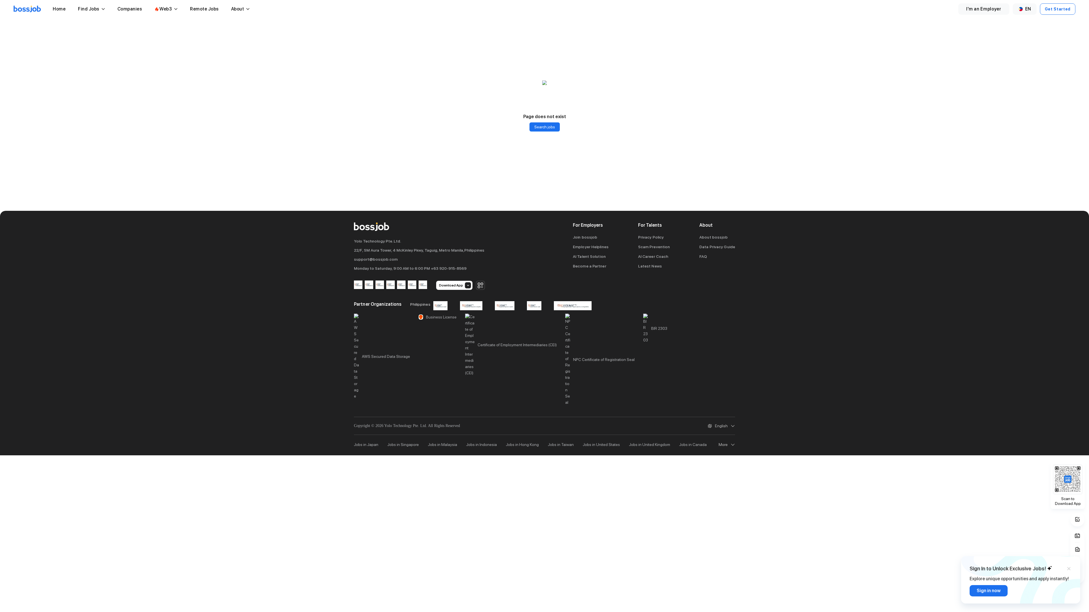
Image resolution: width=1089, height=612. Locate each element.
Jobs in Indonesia (481, 444)
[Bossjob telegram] (423, 285)
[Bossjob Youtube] (390, 285)
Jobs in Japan (366, 444)
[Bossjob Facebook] (358, 285)
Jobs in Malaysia (442, 444)
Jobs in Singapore (403, 444)
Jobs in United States (601, 444)
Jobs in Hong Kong (522, 444)
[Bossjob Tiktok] (412, 285)
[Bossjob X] (401, 285)
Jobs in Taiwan (561, 444)
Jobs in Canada (693, 444)
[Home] (27, 9)
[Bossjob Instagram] (379, 285)
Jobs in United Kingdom (649, 444)
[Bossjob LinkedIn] (369, 285)
